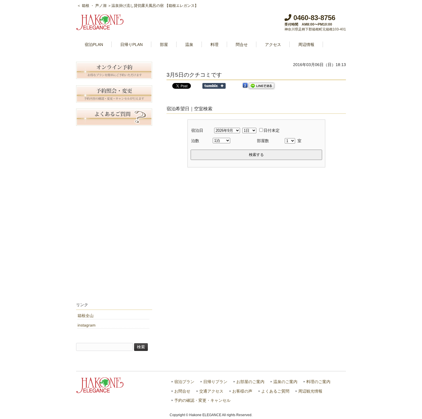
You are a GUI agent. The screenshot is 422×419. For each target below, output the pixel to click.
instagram (87, 325)
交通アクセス (211, 391)
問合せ (242, 44)
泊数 (195, 140)
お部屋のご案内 (250, 382)
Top (408, 405)
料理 (214, 44)
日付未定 (272, 130)
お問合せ (182, 391)
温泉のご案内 (285, 382)
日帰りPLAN (131, 44)
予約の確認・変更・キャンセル (202, 400)
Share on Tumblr (214, 86)
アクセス (273, 44)
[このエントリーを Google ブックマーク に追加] (245, 86)
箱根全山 (86, 315)
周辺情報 (306, 44)
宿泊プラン (184, 382)
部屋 (164, 44)
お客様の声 (242, 391)
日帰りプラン (215, 382)
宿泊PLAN (94, 44)
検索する (256, 154)
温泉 (189, 44)
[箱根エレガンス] (100, 28)
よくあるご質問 (275, 391)
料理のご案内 (318, 382)
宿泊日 (197, 130)
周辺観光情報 (310, 391)
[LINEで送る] (261, 86)
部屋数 (263, 140)
